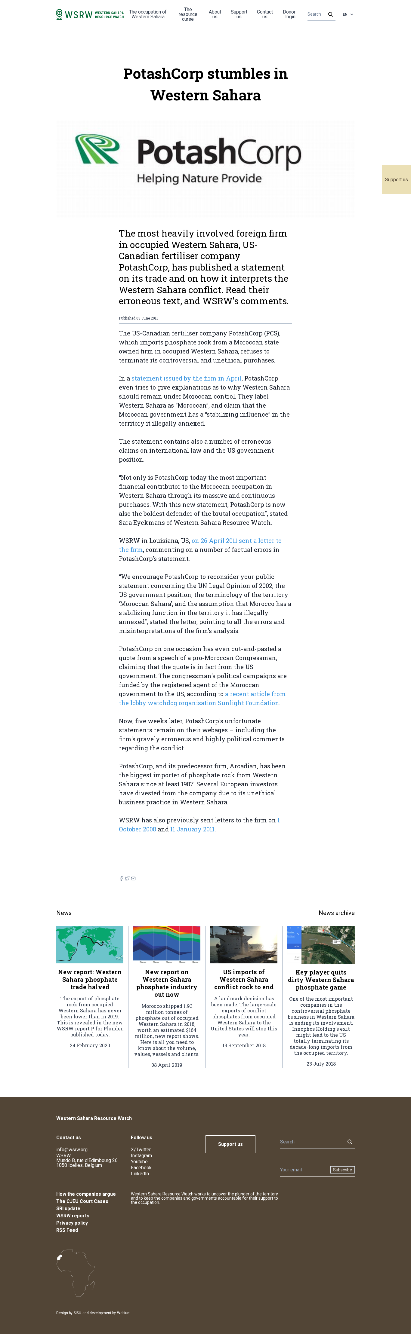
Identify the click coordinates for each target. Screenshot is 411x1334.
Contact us (265, 14)
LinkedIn (140, 1173)
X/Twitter (141, 1149)
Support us (396, 179)
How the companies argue (86, 1194)
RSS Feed (67, 1230)
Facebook (141, 1167)
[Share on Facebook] (121, 878)
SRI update (68, 1208)
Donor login (289, 14)
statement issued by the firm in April (186, 378)
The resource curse (188, 14)
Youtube (139, 1161)
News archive (337, 912)
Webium (124, 1313)
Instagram (141, 1155)
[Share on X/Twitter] (127, 878)
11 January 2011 (192, 829)
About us (215, 14)
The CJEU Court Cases (82, 1201)
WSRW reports (72, 1216)
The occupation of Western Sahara (148, 14)
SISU (77, 1313)
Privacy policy (72, 1223)
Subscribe (342, 1169)
